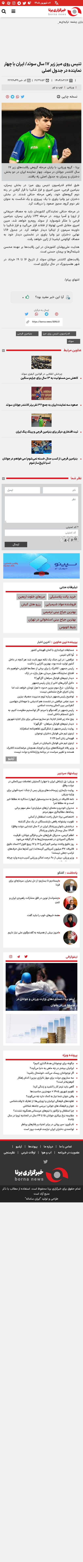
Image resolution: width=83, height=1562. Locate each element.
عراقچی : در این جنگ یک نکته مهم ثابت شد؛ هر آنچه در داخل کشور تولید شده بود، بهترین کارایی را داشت (41, 662)
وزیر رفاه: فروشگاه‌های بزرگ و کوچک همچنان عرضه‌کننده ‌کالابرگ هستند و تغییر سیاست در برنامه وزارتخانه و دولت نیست (40, 750)
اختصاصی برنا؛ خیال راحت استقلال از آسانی (51, 817)
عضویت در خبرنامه (69, 1153)
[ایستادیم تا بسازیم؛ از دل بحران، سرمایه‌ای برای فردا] (70, 886)
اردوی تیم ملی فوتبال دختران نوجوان (54, 734)
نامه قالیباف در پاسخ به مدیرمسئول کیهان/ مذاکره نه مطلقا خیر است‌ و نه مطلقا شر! (40, 801)
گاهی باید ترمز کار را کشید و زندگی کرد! (53, 1087)
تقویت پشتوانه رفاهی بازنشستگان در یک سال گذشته (46, 822)
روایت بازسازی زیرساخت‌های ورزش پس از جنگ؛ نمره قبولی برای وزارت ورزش (40, 792)
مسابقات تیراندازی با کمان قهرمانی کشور (52, 650)
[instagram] (10, 957)
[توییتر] (24, 3)
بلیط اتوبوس (67, 627)
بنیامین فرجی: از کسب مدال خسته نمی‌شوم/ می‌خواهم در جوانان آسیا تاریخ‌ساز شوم (40, 461)
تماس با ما (65, 1147)
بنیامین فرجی (24, 334)
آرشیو (11, 759)
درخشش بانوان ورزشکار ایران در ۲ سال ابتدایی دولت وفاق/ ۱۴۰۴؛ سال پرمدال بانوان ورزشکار (42, 829)
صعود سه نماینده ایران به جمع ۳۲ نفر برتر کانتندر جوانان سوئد (42, 405)
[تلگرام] (19, 3)
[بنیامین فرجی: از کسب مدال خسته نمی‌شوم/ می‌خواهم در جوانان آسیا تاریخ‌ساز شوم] (41, 447)
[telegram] (12, 97)
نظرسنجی (9, 1153)
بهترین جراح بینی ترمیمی (59, 612)
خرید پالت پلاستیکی (63, 596)
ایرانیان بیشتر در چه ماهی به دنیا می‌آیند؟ (52, 1068)
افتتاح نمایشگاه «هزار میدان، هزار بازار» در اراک (49, 673)
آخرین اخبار (43, 642)
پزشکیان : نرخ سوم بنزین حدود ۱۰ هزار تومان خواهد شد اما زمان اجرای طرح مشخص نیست (43, 690)
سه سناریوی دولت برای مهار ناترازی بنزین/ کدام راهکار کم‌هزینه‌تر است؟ (46, 1080)
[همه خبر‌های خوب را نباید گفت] (70, 920)
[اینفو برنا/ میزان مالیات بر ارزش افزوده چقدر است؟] (41, 1038)
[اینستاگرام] (14, 3)
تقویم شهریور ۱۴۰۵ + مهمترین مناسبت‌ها (52, 1092)
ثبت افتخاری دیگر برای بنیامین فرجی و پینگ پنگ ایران (47, 432)
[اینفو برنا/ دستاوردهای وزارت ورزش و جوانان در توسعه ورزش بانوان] (41, 987)
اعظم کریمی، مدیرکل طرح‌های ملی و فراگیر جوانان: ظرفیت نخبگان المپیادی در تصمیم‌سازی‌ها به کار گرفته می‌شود (43, 837)
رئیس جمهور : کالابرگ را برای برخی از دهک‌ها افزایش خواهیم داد (40, 669)
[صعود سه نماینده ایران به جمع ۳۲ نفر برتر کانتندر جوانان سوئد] (41, 393)
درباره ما (48, 1147)
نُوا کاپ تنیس (67, 655)
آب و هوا (47, 1153)
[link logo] (64, 11)
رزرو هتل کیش (31, 604)
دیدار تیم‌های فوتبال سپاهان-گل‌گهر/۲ (54, 678)
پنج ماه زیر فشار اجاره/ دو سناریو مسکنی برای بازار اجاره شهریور (40, 719)
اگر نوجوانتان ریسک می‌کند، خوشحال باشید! (50, 1073)
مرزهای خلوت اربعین (31, 596)
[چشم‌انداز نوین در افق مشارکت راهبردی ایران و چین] (70, 903)
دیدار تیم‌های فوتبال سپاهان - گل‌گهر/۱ (54, 724)
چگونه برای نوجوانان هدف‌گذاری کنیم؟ (53, 1064)
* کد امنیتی (72, 527)
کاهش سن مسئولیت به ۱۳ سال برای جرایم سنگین (49, 378)
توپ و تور (57, 87)
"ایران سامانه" (33, 1199)
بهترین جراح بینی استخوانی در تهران (52, 619)
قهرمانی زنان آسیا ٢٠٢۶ (62, 738)
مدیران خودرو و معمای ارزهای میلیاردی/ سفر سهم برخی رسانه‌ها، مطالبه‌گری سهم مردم (44, 810)
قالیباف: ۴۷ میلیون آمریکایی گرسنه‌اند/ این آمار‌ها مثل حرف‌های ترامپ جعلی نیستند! (41, 851)
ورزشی (70, 87)
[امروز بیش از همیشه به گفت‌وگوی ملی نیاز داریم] (70, 938)
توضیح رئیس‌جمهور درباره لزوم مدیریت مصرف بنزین (45, 697)
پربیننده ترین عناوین (65, 642)
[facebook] (7, 97)
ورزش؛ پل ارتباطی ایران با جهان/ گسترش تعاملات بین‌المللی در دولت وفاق (41, 784)
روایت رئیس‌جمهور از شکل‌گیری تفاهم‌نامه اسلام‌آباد (47, 729)
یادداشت (72, 873)
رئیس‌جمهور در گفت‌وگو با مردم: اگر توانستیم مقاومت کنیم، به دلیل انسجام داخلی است (41, 712)
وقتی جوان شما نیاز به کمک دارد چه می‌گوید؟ (50, 1096)
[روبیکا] (29, 3)
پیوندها (32, 1147)
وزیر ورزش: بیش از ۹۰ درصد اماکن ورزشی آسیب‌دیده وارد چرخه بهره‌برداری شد (40, 860)
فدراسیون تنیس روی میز (56, 334)
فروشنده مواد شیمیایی (61, 604)
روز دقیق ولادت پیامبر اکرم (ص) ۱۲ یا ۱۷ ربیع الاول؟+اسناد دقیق (40, 844)
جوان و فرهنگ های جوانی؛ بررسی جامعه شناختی (48, 1106)
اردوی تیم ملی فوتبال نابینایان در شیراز (53, 743)
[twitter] (22, 97)
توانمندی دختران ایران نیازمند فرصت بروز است (49, 1129)
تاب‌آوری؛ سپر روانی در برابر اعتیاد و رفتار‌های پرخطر (47, 1125)
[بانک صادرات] (41, 566)
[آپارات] (8, 3)
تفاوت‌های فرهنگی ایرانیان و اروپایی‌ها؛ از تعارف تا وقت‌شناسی (42, 1101)
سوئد (71, 341)
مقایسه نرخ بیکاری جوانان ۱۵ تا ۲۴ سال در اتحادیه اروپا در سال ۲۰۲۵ (41, 1118)
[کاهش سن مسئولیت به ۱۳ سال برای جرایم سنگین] (41, 362)
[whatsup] (17, 97)
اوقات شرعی (28, 1153)
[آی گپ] (3, 3)
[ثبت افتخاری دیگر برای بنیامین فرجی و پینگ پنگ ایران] (41, 420)
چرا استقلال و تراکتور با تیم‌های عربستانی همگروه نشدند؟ (43, 1111)
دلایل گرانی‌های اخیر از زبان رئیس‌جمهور (53, 683)
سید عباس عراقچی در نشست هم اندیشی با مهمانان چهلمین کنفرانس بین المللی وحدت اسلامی (41, 704)
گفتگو (60, 873)
